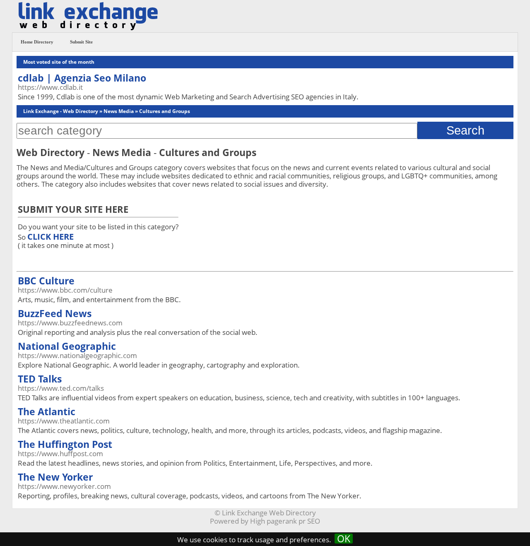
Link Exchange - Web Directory (60, 111)
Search (465, 130)
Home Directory (37, 41)
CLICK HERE (50, 236)
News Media (119, 111)
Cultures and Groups (164, 111)
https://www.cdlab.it (50, 87)
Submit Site (81, 41)
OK (343, 539)
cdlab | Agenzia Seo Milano (82, 77)
